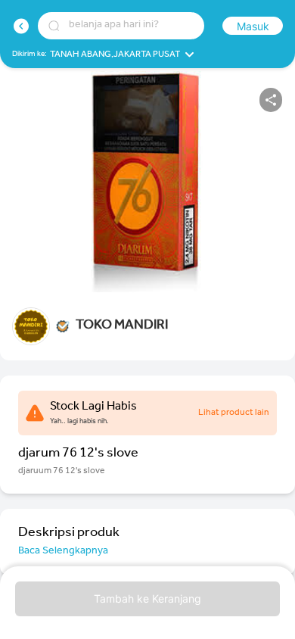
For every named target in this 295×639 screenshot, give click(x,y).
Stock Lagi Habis (93, 407)
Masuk (253, 26)
